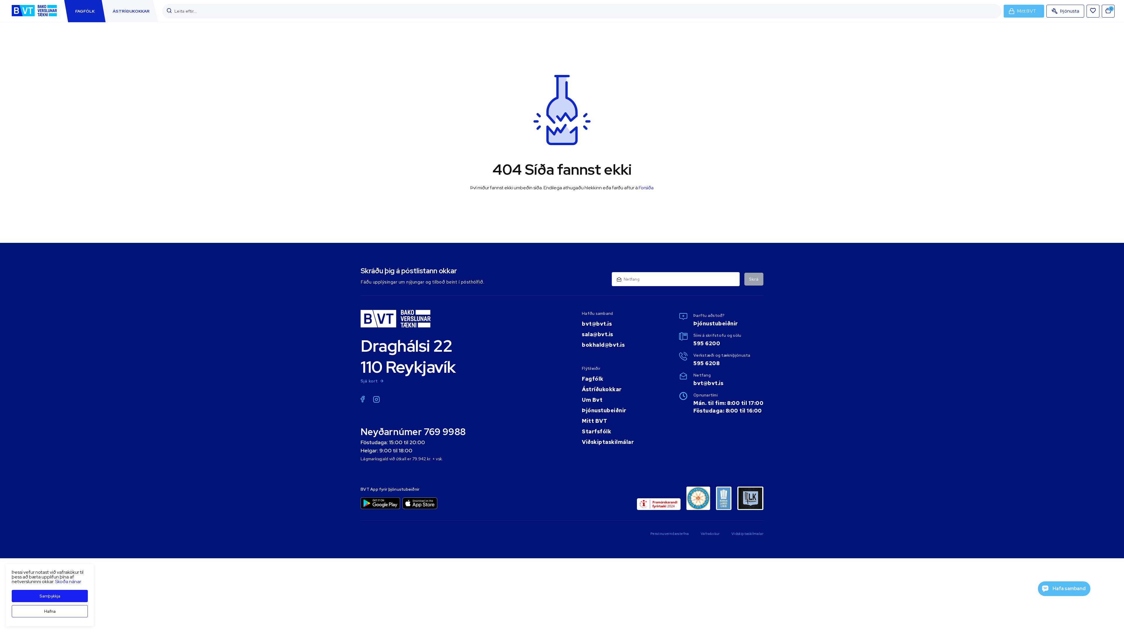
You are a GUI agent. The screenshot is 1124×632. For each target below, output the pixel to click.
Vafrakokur (710, 533)
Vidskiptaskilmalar (747, 533)
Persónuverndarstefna (669, 533)
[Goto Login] (1093, 11)
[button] (169, 11)
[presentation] (85, 11)
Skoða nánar (68, 581)
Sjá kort (369, 381)
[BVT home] (34, 17)
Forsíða (646, 188)
